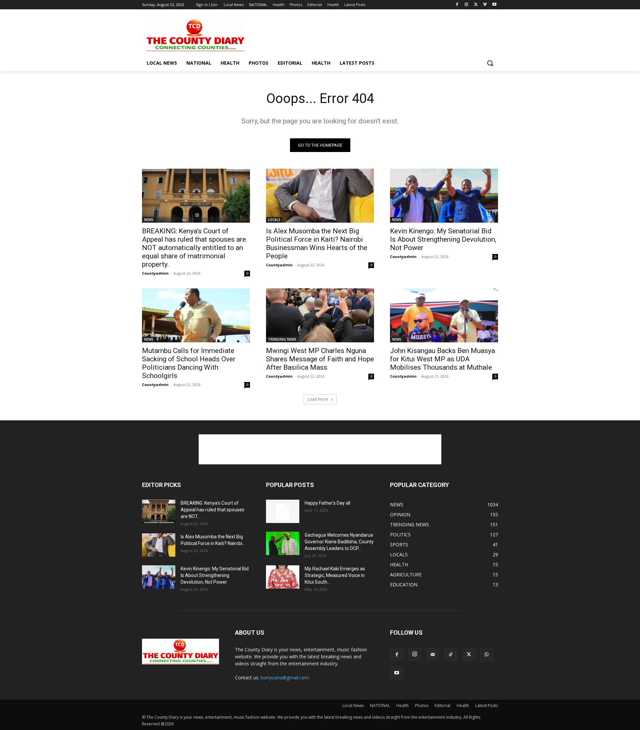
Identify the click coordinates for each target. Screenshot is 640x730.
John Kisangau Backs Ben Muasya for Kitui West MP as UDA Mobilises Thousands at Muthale (442, 359)
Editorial (442, 705)
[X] (476, 5)
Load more (317, 399)
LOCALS (274, 219)
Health (402, 705)
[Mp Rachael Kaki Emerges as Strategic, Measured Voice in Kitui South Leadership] (282, 577)
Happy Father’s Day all (327, 503)
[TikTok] (450, 654)
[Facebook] (457, 5)
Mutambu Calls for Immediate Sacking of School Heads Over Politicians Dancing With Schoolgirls (188, 363)
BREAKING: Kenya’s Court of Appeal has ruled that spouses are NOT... (212, 509)
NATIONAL (380, 705)
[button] (490, 63)
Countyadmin (155, 273)
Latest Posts (486, 705)
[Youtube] (494, 5)
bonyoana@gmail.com (285, 677)
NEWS (148, 219)
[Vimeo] (485, 5)
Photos (421, 705)
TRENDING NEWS (282, 339)
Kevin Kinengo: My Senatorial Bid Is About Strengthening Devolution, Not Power (443, 239)
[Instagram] (466, 5)
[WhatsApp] (486, 654)
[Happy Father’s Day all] (282, 511)
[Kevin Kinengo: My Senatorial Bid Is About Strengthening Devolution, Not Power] (444, 196)
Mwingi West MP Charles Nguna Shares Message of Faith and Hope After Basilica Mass (320, 359)
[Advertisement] (370, 35)
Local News (353, 705)
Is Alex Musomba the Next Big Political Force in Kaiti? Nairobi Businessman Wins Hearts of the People (316, 243)
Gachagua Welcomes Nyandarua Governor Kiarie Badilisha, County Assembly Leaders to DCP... (339, 541)
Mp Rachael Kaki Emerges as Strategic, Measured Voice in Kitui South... (335, 575)
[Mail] (432, 654)
